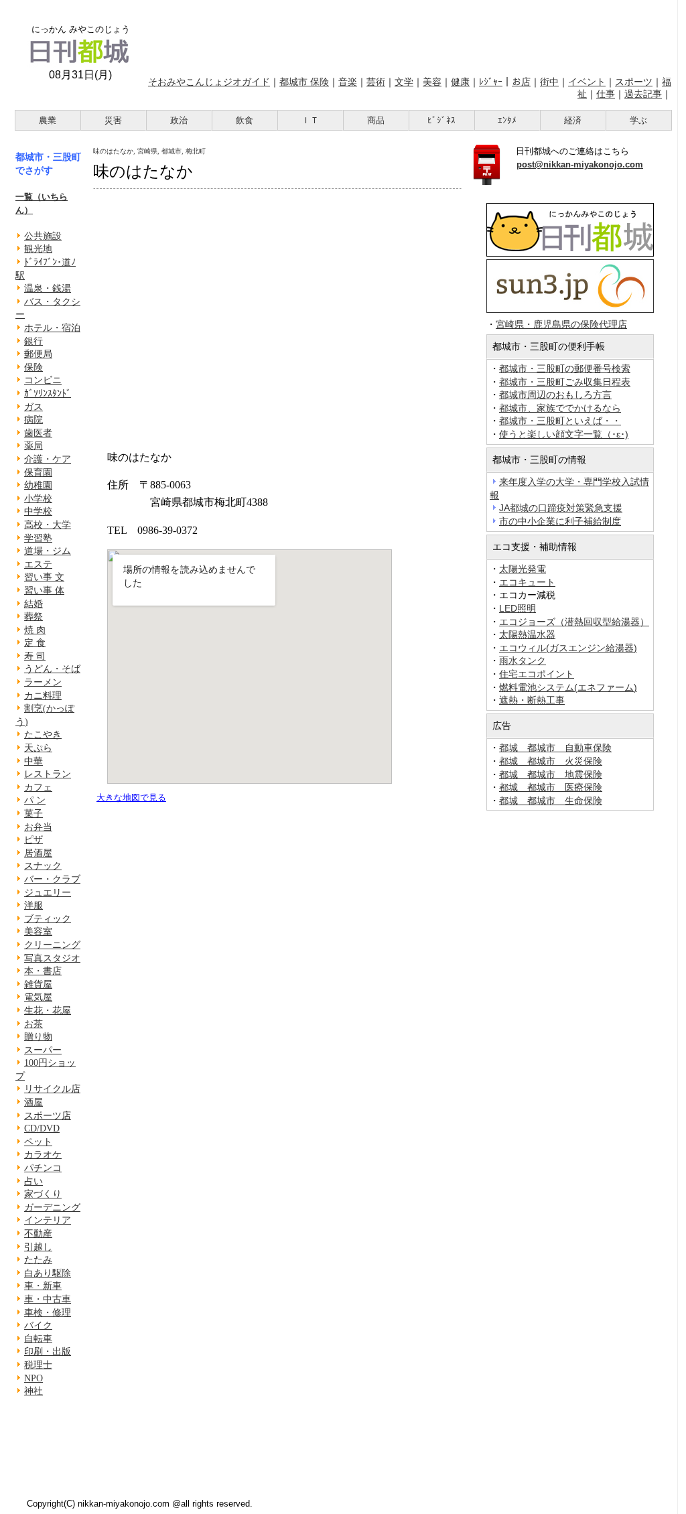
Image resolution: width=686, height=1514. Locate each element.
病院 (33, 420)
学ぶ (638, 120)
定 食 (35, 643)
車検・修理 (47, 1313)
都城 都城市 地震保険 (550, 774)
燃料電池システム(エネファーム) (568, 687)
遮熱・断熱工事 (532, 700)
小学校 (38, 499)
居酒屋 (38, 853)
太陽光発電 (522, 568)
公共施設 (43, 236)
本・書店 (43, 971)
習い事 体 (44, 591)
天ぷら (38, 748)
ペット (38, 1142)
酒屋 (33, 1102)
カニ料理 (43, 696)
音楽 (347, 81)
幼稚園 (38, 485)
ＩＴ (310, 120)
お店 (521, 81)
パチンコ (43, 1168)
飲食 (244, 120)
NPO (33, 1378)
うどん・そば (52, 669)
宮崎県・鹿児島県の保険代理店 (561, 325)
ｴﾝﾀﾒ (507, 120)
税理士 (38, 1365)
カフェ (38, 787)
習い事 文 (44, 577)
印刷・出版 (47, 1352)
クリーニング (52, 945)
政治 (179, 120)
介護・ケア (47, 459)
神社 (33, 1391)
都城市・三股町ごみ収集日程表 (564, 381)
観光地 (38, 249)
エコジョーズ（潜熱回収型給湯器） (574, 621)
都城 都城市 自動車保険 (555, 747)
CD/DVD (42, 1128)
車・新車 (43, 1286)
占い (33, 1181)
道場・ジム (47, 551)
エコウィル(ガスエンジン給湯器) (568, 647)
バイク (38, 1325)
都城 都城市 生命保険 (550, 800)
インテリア (47, 1220)
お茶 (33, 1024)
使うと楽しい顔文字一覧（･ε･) (563, 434)
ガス (33, 407)
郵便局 (38, 354)
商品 (376, 120)
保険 (33, 367)
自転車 (38, 1339)
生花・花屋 (47, 1011)
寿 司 (35, 656)
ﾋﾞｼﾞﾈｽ (441, 120)
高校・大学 (47, 525)
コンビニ (43, 380)
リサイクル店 (52, 1089)
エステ (38, 564)
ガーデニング (52, 1207)
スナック (43, 866)
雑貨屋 (38, 984)
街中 (549, 81)
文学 (404, 81)
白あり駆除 (47, 1273)
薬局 (33, 446)
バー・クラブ (52, 879)
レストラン (47, 774)
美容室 (38, 931)
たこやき (43, 735)
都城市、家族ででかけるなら (560, 408)
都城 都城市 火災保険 (550, 761)
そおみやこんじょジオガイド (209, 81)
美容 (432, 81)
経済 (572, 120)
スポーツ (634, 81)
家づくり (43, 1194)
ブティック (47, 919)
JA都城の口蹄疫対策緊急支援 (560, 507)
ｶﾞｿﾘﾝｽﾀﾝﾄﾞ (47, 394)
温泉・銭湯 (47, 288)
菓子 (33, 814)
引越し (38, 1247)
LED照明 (517, 608)
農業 (47, 120)
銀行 (33, 341)
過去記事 (643, 93)
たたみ (38, 1260)
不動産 (38, 1234)
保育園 (38, 473)
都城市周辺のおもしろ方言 (555, 394)
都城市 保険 (304, 81)
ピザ (33, 840)
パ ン (35, 800)
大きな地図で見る (131, 798)
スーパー (43, 1050)
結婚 (33, 604)
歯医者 (38, 433)
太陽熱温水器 (527, 634)
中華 (33, 761)
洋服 (33, 905)
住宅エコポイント (536, 674)
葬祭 (33, 617)
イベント (587, 81)
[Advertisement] (409, 35)
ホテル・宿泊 (52, 328)
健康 (460, 81)
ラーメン (43, 682)
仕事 (605, 93)
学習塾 (38, 538)
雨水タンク (522, 660)
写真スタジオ (52, 958)
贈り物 (38, 1037)
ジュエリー (47, 893)
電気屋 (38, 997)
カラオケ (43, 1155)
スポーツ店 (47, 1116)
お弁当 (38, 827)
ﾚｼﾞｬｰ (490, 81)
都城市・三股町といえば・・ (560, 420)
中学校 (38, 511)
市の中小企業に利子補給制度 (560, 521)
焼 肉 (35, 630)
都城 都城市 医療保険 (550, 787)
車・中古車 (47, 1299)
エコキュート (527, 582)
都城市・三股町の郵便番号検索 (564, 368)
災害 (113, 120)
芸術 (375, 81)
